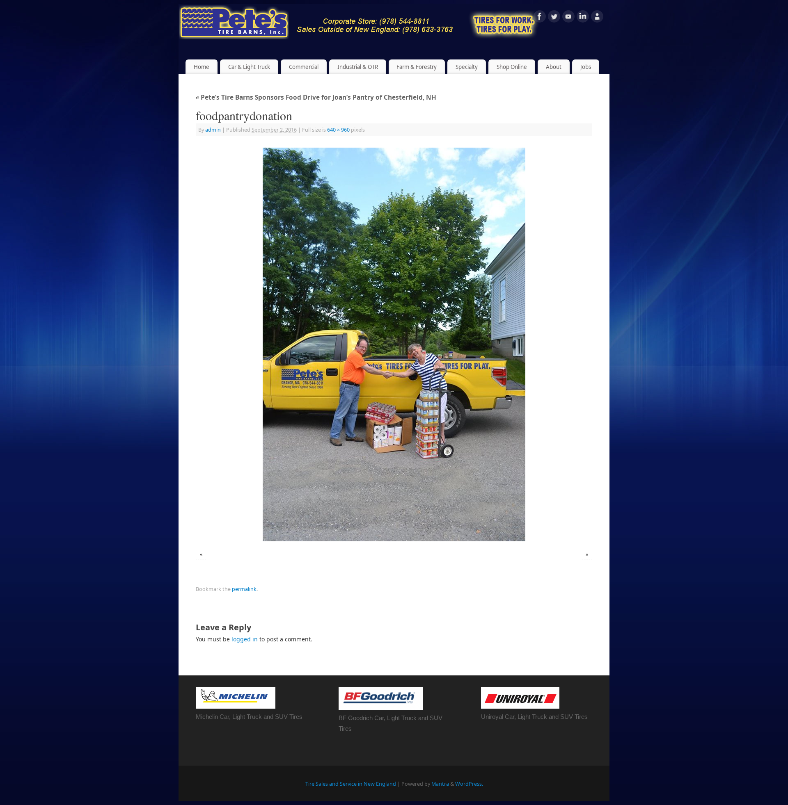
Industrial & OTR (357, 67)
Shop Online (512, 67)
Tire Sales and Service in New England (350, 783)
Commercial (303, 67)
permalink (244, 589)
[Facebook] (540, 17)
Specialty (467, 67)
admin (213, 129)
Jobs (585, 67)
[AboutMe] (597, 17)
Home (201, 67)
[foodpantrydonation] (394, 344)
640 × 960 (338, 129)
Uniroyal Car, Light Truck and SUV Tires (534, 716)
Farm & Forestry (416, 67)
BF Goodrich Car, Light (370, 717)
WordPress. (469, 783)
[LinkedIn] (583, 17)
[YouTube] (568, 17)
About (553, 67)
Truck (409, 717)
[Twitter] (554, 17)
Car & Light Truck (249, 67)
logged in (244, 639)
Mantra (440, 783)
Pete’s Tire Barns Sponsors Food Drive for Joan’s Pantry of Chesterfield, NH (316, 97)
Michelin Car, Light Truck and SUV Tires (249, 716)
